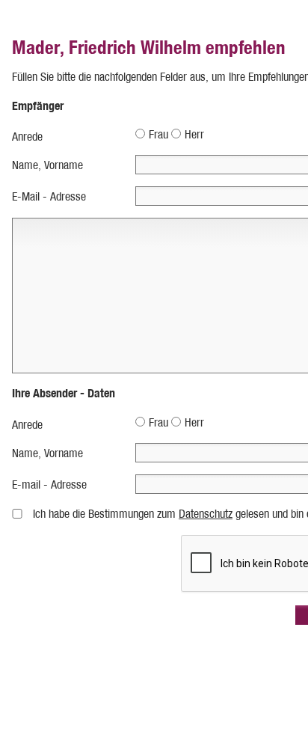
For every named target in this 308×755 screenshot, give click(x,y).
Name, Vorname (47, 165)
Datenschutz (205, 514)
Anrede (27, 136)
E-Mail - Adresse (49, 196)
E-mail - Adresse (49, 484)
